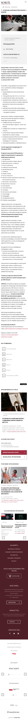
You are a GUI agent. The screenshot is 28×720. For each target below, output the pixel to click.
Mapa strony (14, 650)
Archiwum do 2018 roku (14, 549)
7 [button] (17, 674)
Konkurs (9, 485)
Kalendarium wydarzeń (14, 511)
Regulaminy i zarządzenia (14, 558)
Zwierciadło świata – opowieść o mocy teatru (21, 526)
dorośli (5, 61)
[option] (14, 23)
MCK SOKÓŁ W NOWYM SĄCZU (14, 643)
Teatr (22, 522)
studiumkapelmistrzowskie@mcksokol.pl (16, 329)
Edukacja (22, 414)
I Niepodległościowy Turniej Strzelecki (7, 526)
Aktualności (7, 7)
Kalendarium (14, 7)
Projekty (14, 561)
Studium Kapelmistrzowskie (12, 38)
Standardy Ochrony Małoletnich (14, 552)
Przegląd (15, 485)
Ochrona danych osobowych (14, 647)
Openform (17, 717)
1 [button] (11, 695)
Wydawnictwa (14, 555)
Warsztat (12, 40)
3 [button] (10, 674)
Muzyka (7, 40)
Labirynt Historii (20, 533)
